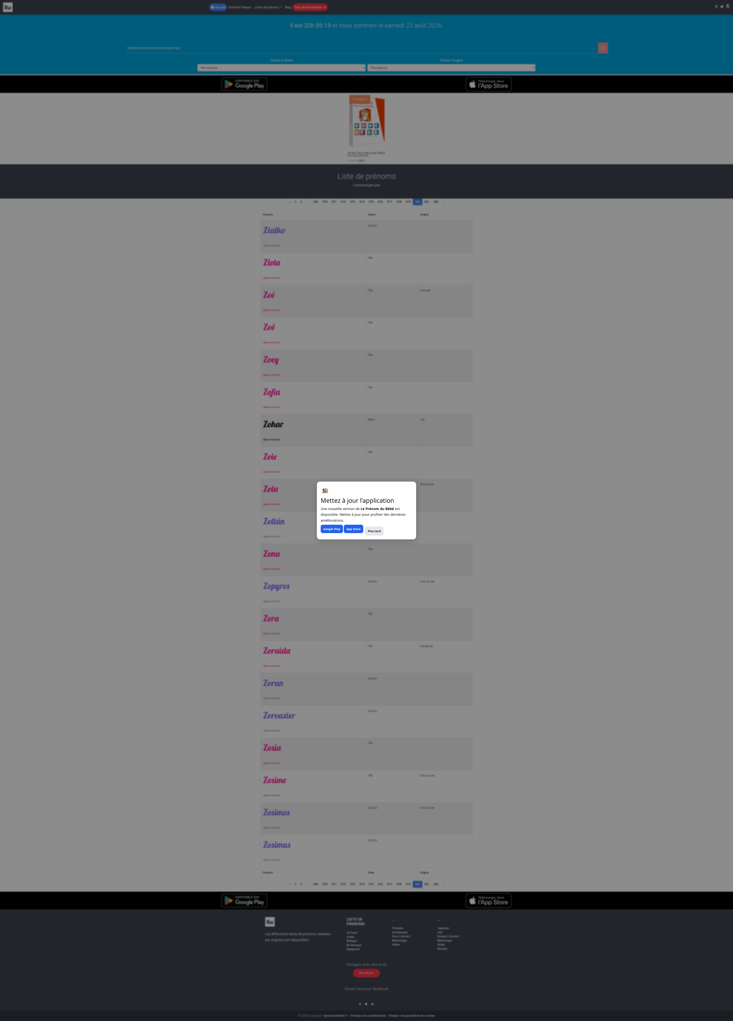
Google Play (331, 529)
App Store (353, 529)
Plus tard (374, 531)
